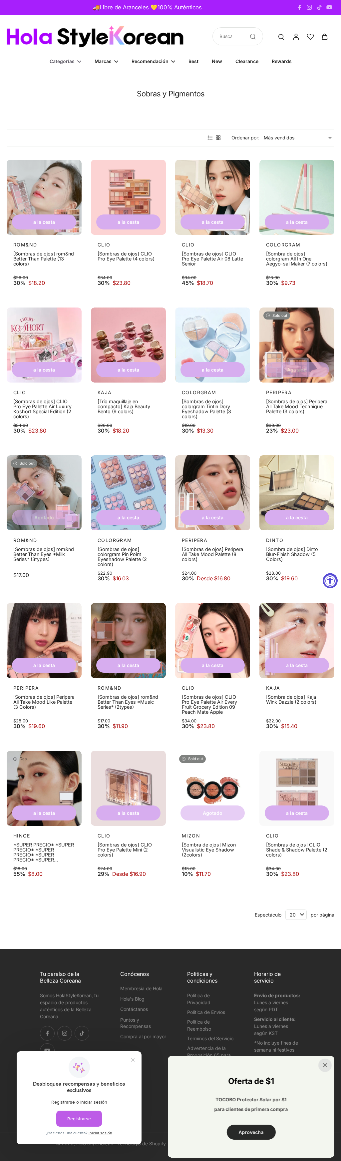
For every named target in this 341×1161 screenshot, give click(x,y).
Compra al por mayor (143, 1036)
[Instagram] (309, 7)
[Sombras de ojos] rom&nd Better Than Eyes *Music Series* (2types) (128, 702)
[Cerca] (325, 1065)
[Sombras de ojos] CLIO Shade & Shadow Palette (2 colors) (296, 849)
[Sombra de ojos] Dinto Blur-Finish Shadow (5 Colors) (292, 554)
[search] (281, 36)
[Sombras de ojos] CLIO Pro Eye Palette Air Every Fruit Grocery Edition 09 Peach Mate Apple (209, 704)
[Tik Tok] (319, 7)
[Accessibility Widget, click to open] (330, 580)
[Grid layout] (218, 138)
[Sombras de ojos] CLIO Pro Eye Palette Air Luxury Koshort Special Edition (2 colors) (42, 409)
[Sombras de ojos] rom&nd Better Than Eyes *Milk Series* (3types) (43, 554)
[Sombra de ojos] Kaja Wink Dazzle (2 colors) (291, 699)
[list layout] (210, 138)
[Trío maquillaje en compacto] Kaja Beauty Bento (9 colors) (124, 406)
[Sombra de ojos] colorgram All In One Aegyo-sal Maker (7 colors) (296, 258)
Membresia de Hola (141, 988)
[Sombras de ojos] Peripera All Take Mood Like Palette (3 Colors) (44, 702)
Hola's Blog (132, 999)
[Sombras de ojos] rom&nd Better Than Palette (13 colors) (43, 258)
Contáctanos (134, 1009)
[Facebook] (299, 7)
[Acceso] (295, 36)
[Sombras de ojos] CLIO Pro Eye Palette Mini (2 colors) (125, 849)
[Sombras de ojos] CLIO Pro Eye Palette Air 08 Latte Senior (212, 258)
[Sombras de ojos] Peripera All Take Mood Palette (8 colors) (212, 554)
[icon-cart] (324, 36)
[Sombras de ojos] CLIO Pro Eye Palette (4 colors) (126, 256)
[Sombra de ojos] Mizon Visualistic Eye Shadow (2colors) (209, 849)
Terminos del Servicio (210, 1038)
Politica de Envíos (206, 1012)
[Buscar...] (252, 36)
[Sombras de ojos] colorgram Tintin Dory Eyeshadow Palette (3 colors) (206, 409)
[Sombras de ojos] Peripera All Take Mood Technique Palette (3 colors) (296, 406)
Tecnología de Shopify (141, 1143)
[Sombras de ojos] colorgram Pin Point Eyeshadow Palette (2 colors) (122, 557)
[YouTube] (329, 7)
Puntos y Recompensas (135, 1023)
